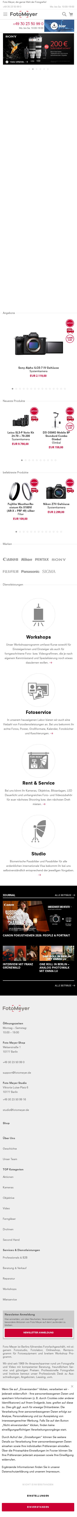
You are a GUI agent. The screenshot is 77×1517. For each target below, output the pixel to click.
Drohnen (8, 1229)
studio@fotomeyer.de (16, 1110)
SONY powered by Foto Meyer (59, 560)
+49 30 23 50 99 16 (14, 1099)
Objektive (8, 1198)
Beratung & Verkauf (15, 1268)
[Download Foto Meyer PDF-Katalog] (59, 26)
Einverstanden (38, 1507)
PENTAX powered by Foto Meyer (42, 560)
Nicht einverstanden (38, 1485)
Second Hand (11, 1240)
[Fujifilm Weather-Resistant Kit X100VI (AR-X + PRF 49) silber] (21, 491)
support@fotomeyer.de (17, 1073)
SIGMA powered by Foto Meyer (49, 572)
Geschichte (10, 1149)
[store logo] (23, 14)
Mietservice (10, 1299)
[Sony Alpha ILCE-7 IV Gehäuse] (38, 343)
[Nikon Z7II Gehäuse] (56, 491)
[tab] (29, 69)
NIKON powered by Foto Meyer (26, 560)
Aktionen (8, 1177)
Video (6, 1208)
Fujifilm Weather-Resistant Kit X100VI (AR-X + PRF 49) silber (21, 507)
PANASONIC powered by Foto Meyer (30, 572)
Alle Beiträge (63, 895)
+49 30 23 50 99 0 (12, 7)
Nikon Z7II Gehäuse (56, 504)
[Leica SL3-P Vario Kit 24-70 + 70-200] (21, 420)
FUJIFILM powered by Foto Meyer (11, 572)
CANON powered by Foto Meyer (10, 560)
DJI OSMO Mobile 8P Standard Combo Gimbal (56, 436)
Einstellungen (38, 1496)
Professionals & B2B (15, 1257)
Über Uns (9, 1138)
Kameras (8, 1187)
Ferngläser (9, 1219)
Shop (6, 1123)
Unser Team (10, 1159)
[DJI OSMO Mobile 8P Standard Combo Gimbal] (56, 420)
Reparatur (9, 1278)
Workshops (9, 1289)
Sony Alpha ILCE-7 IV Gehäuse (38, 368)
